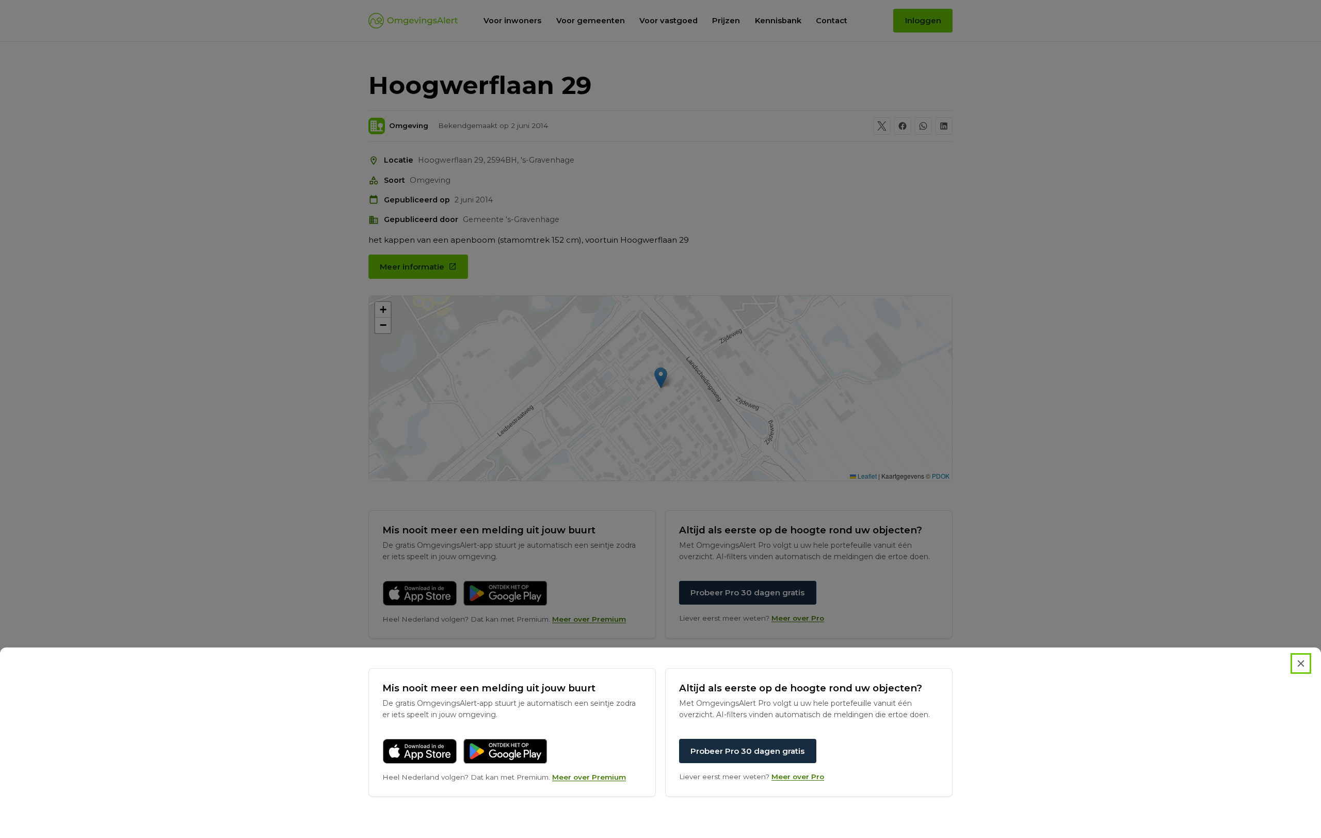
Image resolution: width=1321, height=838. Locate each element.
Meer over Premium (589, 777)
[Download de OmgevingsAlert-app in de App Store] (419, 751)
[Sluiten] (1301, 663)
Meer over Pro (797, 776)
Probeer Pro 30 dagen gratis (747, 751)
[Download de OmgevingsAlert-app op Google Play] (505, 751)
